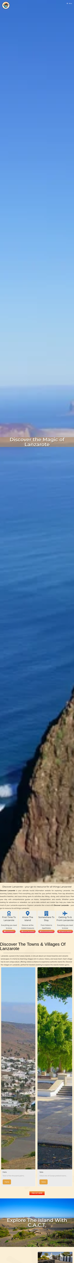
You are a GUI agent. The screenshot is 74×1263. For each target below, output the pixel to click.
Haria (11, 1182)
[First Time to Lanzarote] (9, 913)
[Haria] (22, 1068)
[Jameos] (24, 1261)
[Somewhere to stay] (46, 913)
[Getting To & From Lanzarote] (65, 913)
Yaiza (47, 1182)
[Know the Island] (27, 913)
